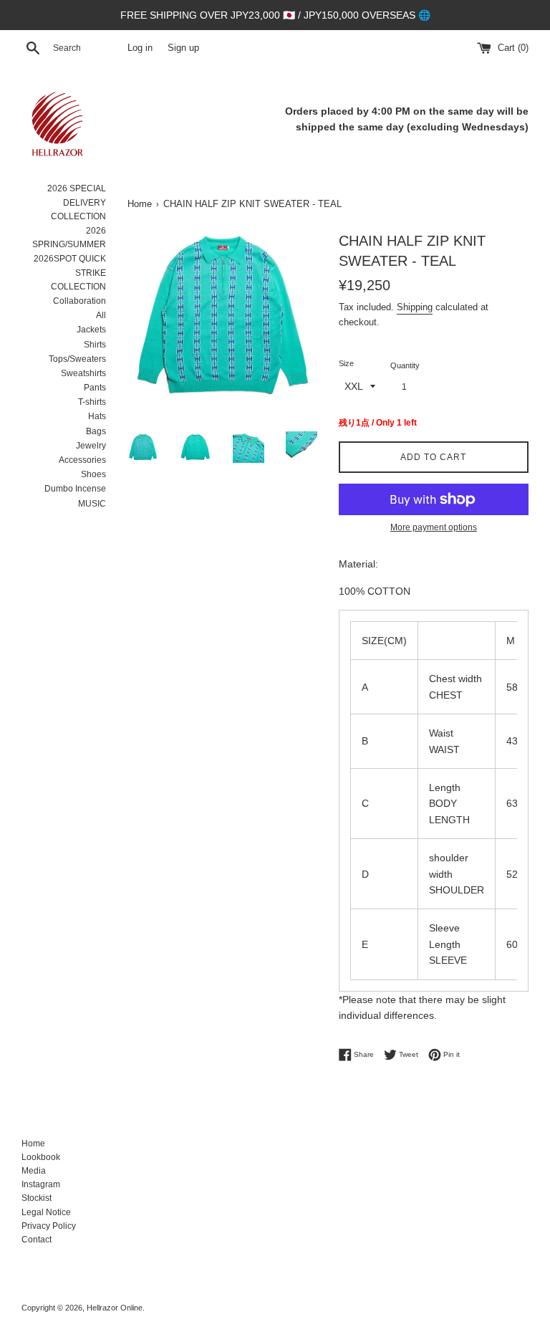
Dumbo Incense (75, 489)
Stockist (36, 1198)
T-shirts (92, 402)
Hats (97, 416)
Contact (36, 1240)
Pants (95, 388)
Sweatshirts (83, 373)
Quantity (405, 365)
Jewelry (91, 446)
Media (33, 1171)
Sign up (183, 48)
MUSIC (92, 504)
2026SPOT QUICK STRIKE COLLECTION (70, 272)
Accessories (82, 460)
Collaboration (79, 301)
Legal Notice (46, 1212)
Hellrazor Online (115, 1307)
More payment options (433, 527)
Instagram (40, 1184)
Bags (96, 431)
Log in (140, 48)
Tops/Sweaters (77, 359)
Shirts (95, 345)
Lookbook (40, 1157)
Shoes (93, 474)
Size (346, 363)
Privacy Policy (48, 1226)
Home (33, 1144)
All (101, 315)
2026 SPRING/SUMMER (69, 237)
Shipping (415, 307)
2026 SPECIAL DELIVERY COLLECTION (76, 202)
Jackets (91, 330)
